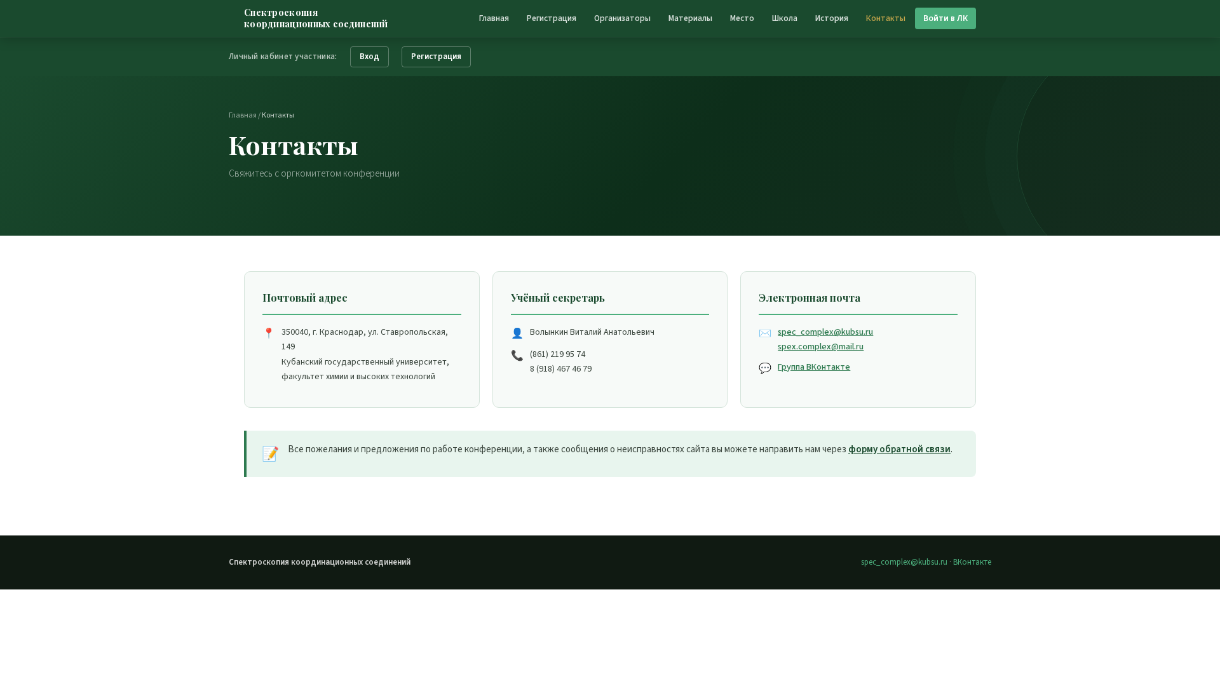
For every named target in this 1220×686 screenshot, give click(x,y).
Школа (784, 18)
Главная (494, 18)
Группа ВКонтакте (814, 367)
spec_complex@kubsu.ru (825, 332)
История (831, 18)
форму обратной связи (899, 449)
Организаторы (622, 18)
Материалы (690, 18)
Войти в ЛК (945, 18)
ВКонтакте (972, 562)
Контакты (885, 18)
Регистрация (551, 18)
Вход (369, 56)
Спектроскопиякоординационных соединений (316, 18)
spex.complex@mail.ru (821, 346)
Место (742, 18)
